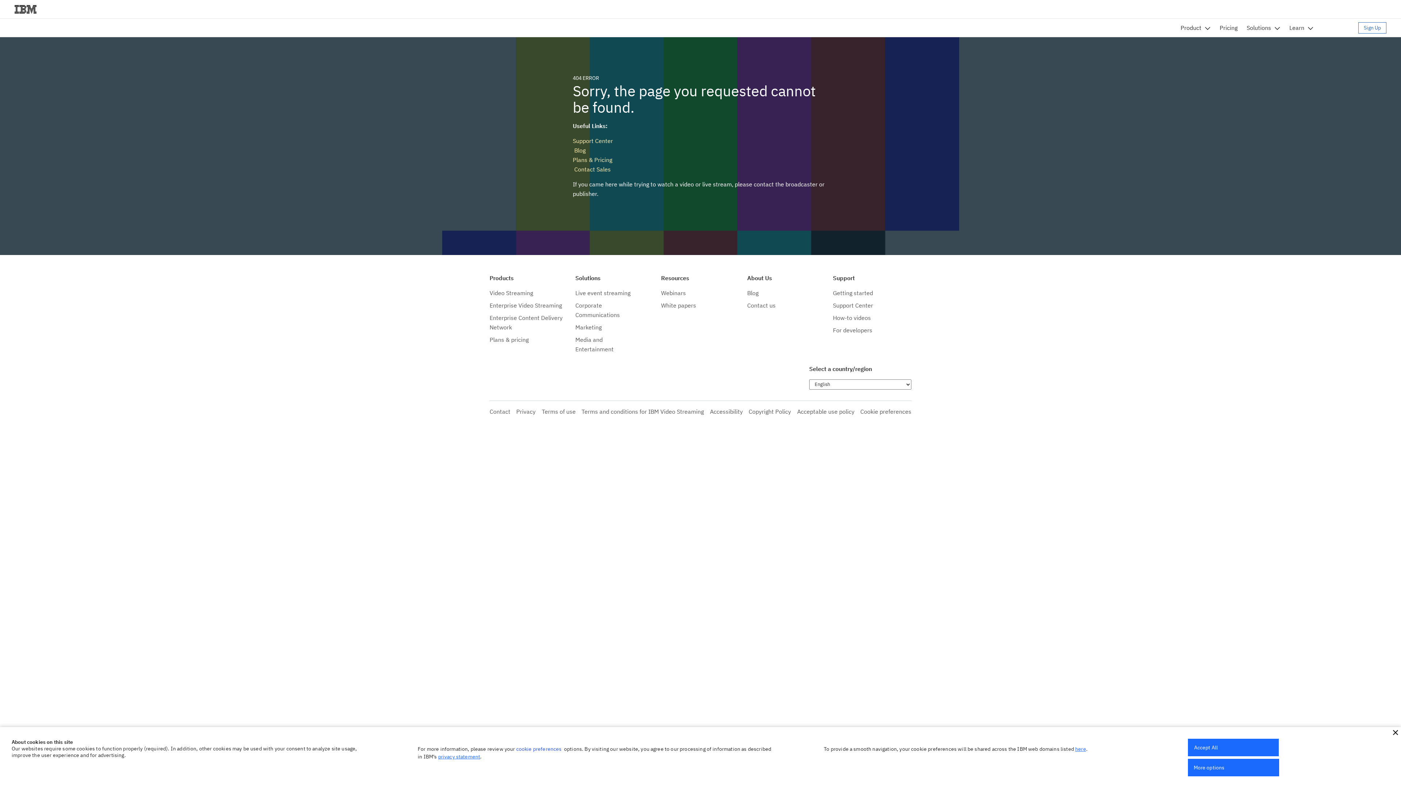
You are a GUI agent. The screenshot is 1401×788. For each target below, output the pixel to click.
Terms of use (559, 411)
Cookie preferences (885, 411)
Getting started (853, 293)
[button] (1395, 732)
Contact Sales (592, 169)
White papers (678, 305)
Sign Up (1372, 27)
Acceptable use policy (825, 411)
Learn (1296, 27)
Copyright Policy (770, 411)
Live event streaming (602, 293)
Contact (500, 411)
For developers (852, 330)
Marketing (588, 327)
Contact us (761, 305)
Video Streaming (511, 293)
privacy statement (459, 756)
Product (1191, 27)
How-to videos (852, 317)
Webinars (673, 293)
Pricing (1229, 27)
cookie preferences (539, 749)
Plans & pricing (509, 339)
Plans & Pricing (592, 159)
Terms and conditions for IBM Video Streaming (643, 411)
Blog (579, 150)
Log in (1339, 27)
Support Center (593, 140)
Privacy (526, 411)
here (1080, 749)
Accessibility (726, 411)
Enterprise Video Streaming (526, 305)
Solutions (1259, 27)
